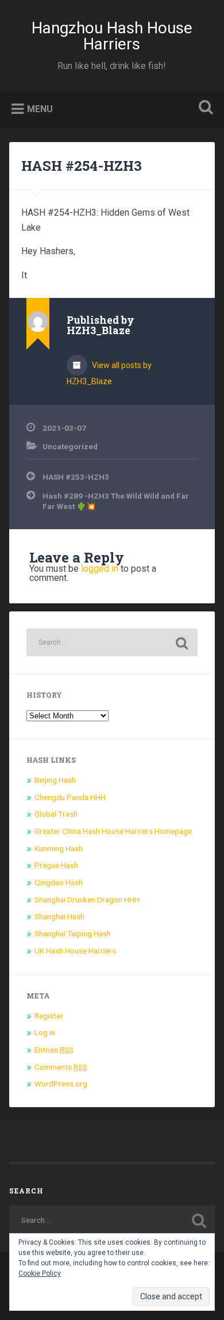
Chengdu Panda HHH (70, 797)
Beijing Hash (55, 780)
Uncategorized (70, 446)
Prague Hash (56, 865)
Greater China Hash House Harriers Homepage (113, 831)
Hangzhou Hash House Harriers (112, 35)
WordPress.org (60, 1083)
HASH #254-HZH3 (81, 165)
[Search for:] (112, 642)
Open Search (204, 108)
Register (48, 1015)
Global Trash (56, 813)
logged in (99, 568)
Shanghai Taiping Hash (72, 933)
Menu (40, 108)
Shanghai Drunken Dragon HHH (87, 899)
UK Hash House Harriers (75, 950)
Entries (54, 1049)
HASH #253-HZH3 (76, 476)
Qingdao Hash (58, 882)
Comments (60, 1067)
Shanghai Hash (59, 916)
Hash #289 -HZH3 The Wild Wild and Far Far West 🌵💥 (116, 501)
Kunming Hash (58, 848)
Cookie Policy (39, 1273)
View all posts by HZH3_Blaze (109, 373)
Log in (44, 1032)
